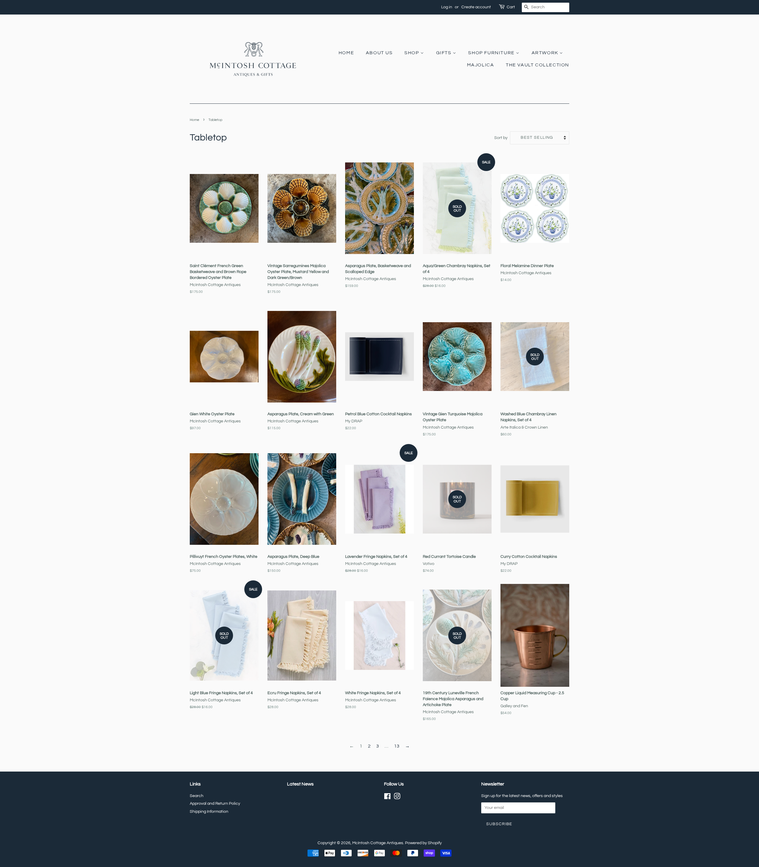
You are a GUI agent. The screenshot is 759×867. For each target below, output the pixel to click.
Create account (476, 7)
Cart (511, 7)
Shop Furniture (492, 52)
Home (346, 52)
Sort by (501, 137)
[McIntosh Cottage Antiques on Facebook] (387, 798)
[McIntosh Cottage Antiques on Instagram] (397, 798)
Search (196, 796)
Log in (446, 7)
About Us (379, 52)
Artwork (546, 52)
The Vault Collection (537, 65)
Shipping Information (209, 811)
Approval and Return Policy (215, 803)
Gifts (444, 52)
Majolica (480, 65)
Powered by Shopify (423, 843)
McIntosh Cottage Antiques (377, 843)
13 (396, 746)
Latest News (300, 784)
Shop (412, 52)
